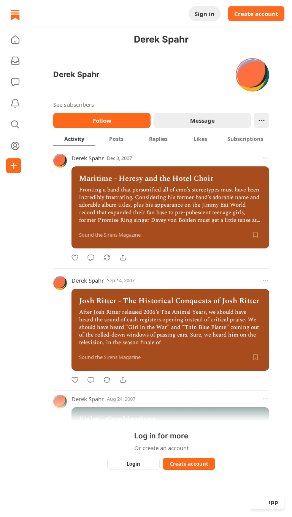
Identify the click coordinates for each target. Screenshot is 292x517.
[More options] (265, 158)
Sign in (204, 13)
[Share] (122, 257)
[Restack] (106, 257)
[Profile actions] (261, 120)
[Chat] (15, 82)
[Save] (255, 235)
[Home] (15, 15)
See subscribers (73, 104)
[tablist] (161, 138)
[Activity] (15, 103)
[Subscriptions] (15, 61)
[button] (15, 39)
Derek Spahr (87, 158)
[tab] (74, 138)
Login (133, 463)
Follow (102, 120)
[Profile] (15, 146)
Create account (256, 13)
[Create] (13, 165)
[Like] (74, 257)
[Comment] (90, 257)
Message (202, 120)
